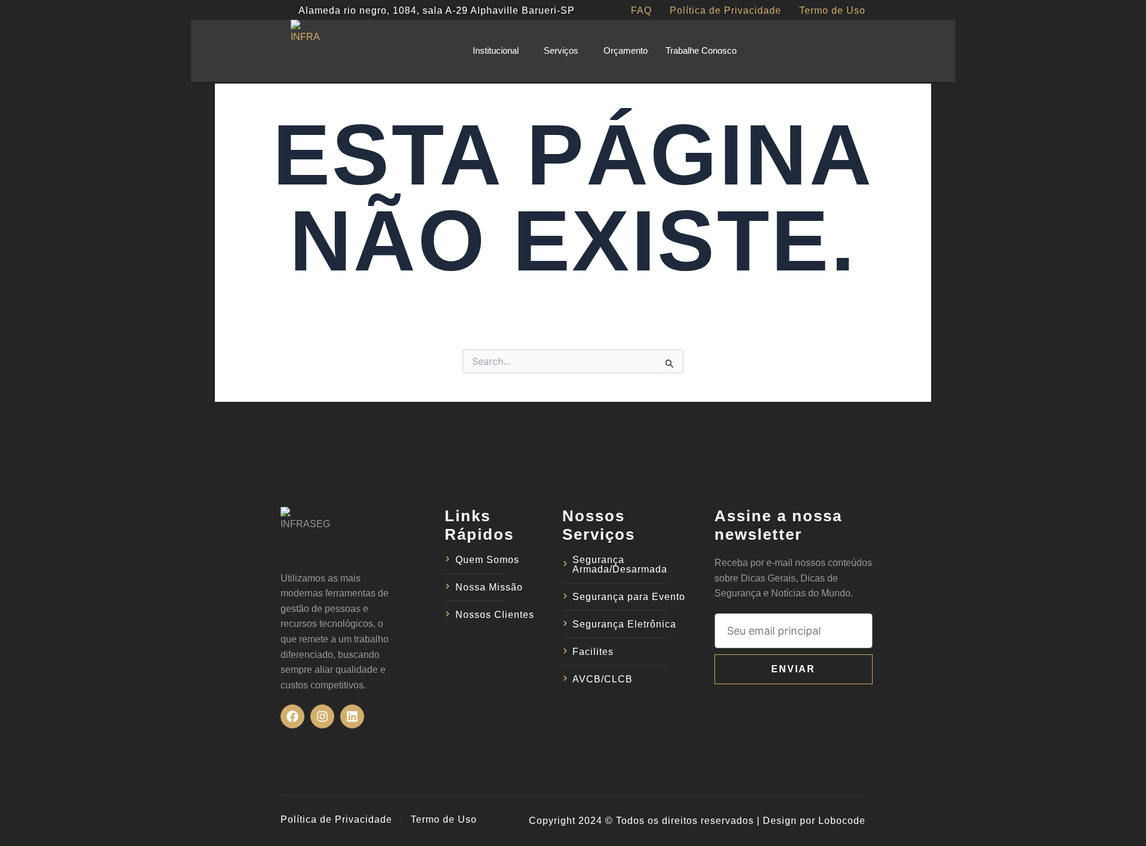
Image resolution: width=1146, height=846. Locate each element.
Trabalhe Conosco (701, 50)
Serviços (561, 50)
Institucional (496, 50)
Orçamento (625, 50)
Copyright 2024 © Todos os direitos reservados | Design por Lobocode (697, 821)
